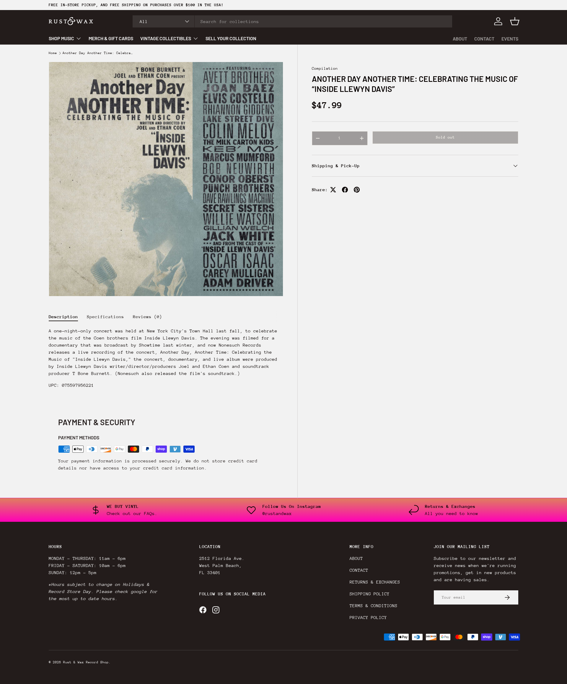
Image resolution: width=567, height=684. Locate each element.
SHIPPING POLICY (370, 593)
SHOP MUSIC (61, 38)
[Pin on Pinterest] (357, 190)
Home (53, 53)
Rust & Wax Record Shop (86, 662)
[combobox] (292, 21)
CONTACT (484, 38)
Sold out (445, 137)
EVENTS (509, 38)
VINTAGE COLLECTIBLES (165, 38)
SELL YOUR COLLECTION (231, 38)
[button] (514, 21)
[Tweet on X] (333, 190)
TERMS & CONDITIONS (373, 605)
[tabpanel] (166, 360)
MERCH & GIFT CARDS (111, 38)
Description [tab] (63, 316)
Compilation (325, 68)
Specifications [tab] (105, 316)
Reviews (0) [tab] (147, 316)
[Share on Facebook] (345, 190)
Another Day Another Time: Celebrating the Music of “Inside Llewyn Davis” (98, 53)
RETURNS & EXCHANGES (375, 581)
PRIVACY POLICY (368, 617)
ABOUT (460, 38)
